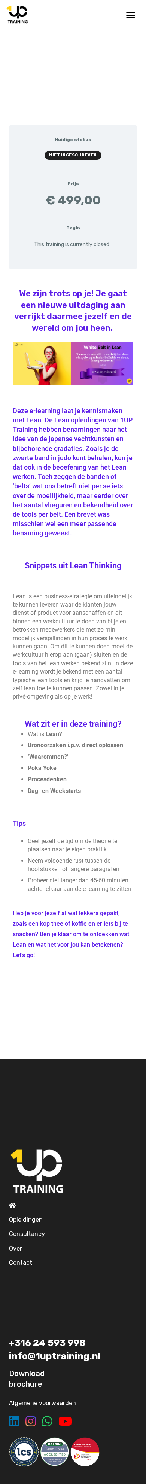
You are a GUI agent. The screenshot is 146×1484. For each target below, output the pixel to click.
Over (15, 1248)
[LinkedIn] (14, 1421)
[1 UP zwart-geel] (17, 15)
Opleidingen (26, 1219)
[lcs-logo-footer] (24, 1452)
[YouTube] (65, 1421)
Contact (20, 1262)
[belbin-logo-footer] (55, 1452)
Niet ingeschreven (73, 155)
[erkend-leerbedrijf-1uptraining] (85, 1452)
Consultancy (27, 1233)
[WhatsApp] (47, 1421)
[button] (130, 14)
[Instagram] (30, 1421)
